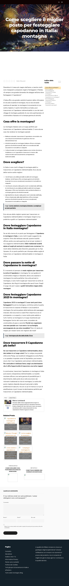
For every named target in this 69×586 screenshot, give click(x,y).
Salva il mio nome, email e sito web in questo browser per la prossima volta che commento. (23, 527)
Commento (6, 502)
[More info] (59, 2)
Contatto (8, 551)
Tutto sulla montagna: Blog (14, 573)
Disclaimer (8, 554)
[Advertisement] (34, 64)
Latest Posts (12, 397)
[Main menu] (62, 2)
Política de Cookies (11, 565)
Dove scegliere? (49, 89)
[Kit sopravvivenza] (8, 2)
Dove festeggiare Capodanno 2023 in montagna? (50, 100)
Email (19, 517)
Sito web (33, 517)
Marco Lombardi (19, 401)
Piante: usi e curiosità (12, 562)
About (5, 397)
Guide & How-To (10, 557)
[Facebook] (8, 408)
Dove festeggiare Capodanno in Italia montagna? (50, 92)
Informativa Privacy (11, 559)
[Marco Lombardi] (7, 403)
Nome (5, 517)
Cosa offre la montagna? (51, 87)
